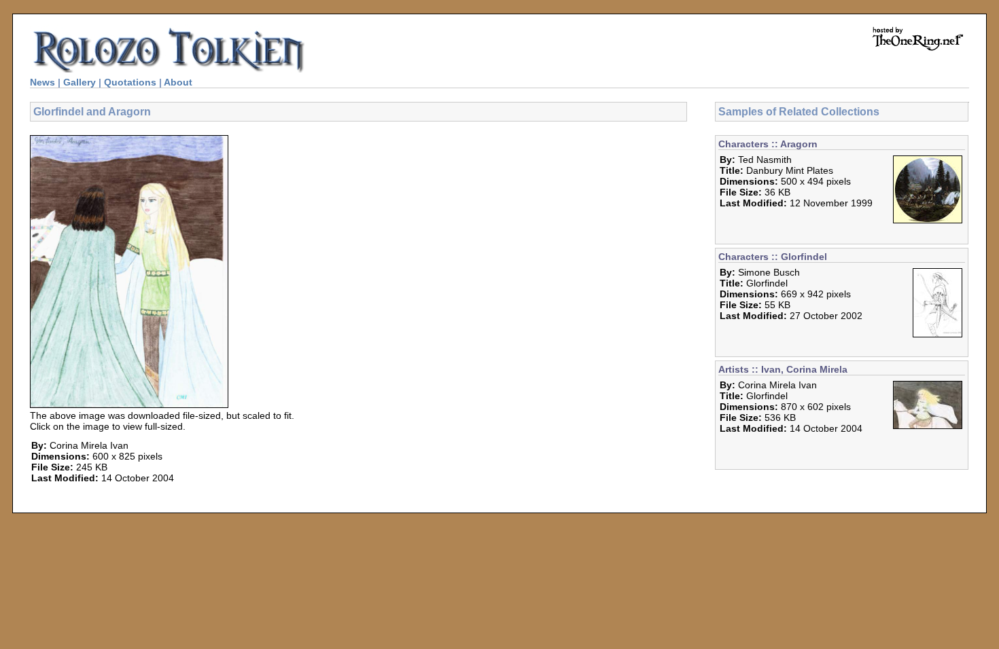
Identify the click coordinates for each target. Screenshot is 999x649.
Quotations (130, 82)
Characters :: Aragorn (768, 143)
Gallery (79, 82)
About (178, 82)
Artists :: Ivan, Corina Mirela (782, 369)
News (42, 82)
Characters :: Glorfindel (772, 256)
